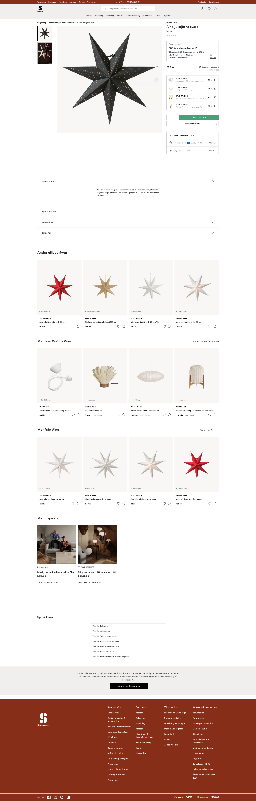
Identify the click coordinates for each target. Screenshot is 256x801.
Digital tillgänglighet (117, 769)
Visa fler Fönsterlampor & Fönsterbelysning (111, 657)
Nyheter (167, 16)
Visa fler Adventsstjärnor (103, 651)
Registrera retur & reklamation (116, 720)
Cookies (111, 742)
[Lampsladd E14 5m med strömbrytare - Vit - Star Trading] (171, 80)
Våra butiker (202, 2)
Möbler (88, 16)
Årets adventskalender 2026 (204, 776)
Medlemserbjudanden (203, 748)
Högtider (197, 758)
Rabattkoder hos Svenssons (201, 741)
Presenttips (198, 753)
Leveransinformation (117, 732)
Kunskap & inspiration (203, 723)
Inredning (110, 16)
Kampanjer (52, 2)
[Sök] (105, 8)
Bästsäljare (198, 734)
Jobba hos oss (171, 745)
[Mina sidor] (202, 8)
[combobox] (128, 8)
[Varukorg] (215, 8)
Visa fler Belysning (100, 626)
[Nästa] (156, 80)
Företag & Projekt (116, 775)
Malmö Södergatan (173, 729)
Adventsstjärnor (69, 22)
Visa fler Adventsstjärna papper (106, 641)
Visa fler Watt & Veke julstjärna (106, 646)
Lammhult (169, 734)
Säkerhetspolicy (115, 748)
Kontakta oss (214, 2)
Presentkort (142, 753)
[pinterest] (61, 797)
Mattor (120, 16)
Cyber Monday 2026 (203, 769)
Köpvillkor (112, 737)
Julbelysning (54, 22)
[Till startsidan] (40, 8)
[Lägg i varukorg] (78, 326)
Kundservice (113, 713)
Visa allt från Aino (207, 430)
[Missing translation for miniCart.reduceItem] (168, 117)
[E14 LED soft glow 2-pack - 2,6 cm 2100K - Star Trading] (171, 97)
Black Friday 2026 (201, 764)
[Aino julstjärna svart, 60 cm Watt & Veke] (109, 79)
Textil (157, 16)
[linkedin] (68, 797)
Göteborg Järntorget (175, 723)
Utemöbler (147, 16)
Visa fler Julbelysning (101, 631)
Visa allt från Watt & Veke (204, 341)
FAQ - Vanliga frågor (117, 758)
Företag (82, 2)
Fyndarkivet (91, 2)
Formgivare (63, 2)
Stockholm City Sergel (175, 713)
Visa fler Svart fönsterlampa (105, 636)
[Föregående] (63, 80)
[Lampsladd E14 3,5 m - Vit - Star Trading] (171, 88)
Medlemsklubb (200, 729)
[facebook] (49, 797)
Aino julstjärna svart (86, 23)
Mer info (212, 143)
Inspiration (73, 2)
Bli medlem (213, 56)
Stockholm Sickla (172, 718)
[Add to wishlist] (73, 326)
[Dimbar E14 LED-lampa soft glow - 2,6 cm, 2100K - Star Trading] (171, 106)
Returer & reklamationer (119, 726)
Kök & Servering (133, 16)
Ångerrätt (112, 780)
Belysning (99, 16)
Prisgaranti (112, 764)
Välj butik (212, 150)
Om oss (168, 739)
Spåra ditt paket (115, 753)
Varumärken (41, 2)
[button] (171, 35)
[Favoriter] (209, 8)
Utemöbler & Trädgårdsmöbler (144, 736)
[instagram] (55, 797)
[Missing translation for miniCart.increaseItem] (176, 117)
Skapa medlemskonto (129, 686)
